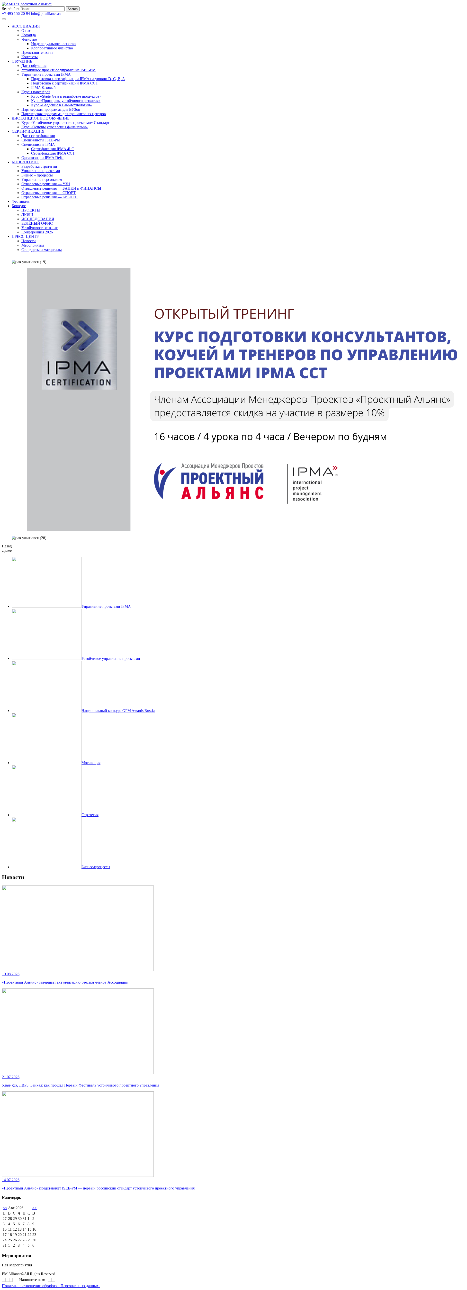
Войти (67, 13)
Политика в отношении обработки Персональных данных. (51, 1286)
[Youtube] (129, 138)
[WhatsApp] (49, 1280)
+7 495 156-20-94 (16, 13)
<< (5, 1208)
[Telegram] (127, 138)
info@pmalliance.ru (46, 13)
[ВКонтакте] (125, 138)
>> (34, 1208)
